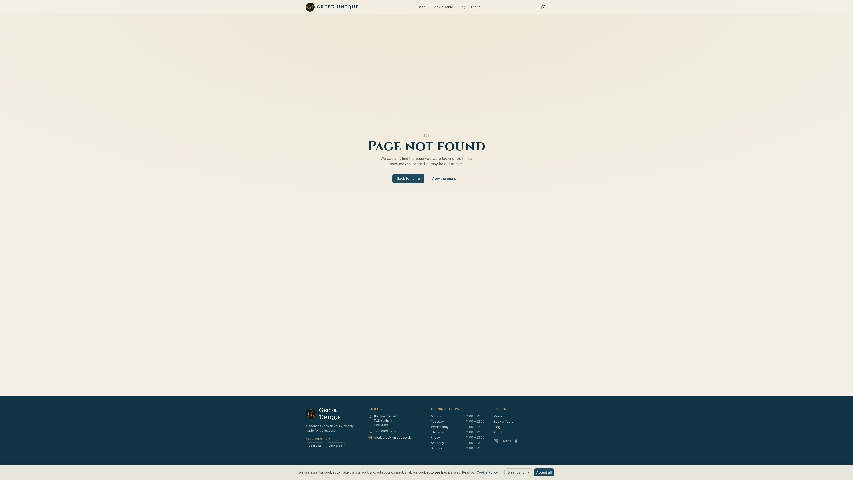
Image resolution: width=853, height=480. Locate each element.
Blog (461, 7)
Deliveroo (335, 445)
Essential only (518, 472)
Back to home (408, 178)
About (475, 7)
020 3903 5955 (385, 431)
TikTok (506, 441)
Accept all (544, 472)
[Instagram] (496, 441)
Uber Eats (315, 445)
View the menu (443, 178)
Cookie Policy (487, 472)
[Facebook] (516, 441)
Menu (423, 7)
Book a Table (443, 7)
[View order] (543, 7)
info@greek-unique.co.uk (392, 437)
